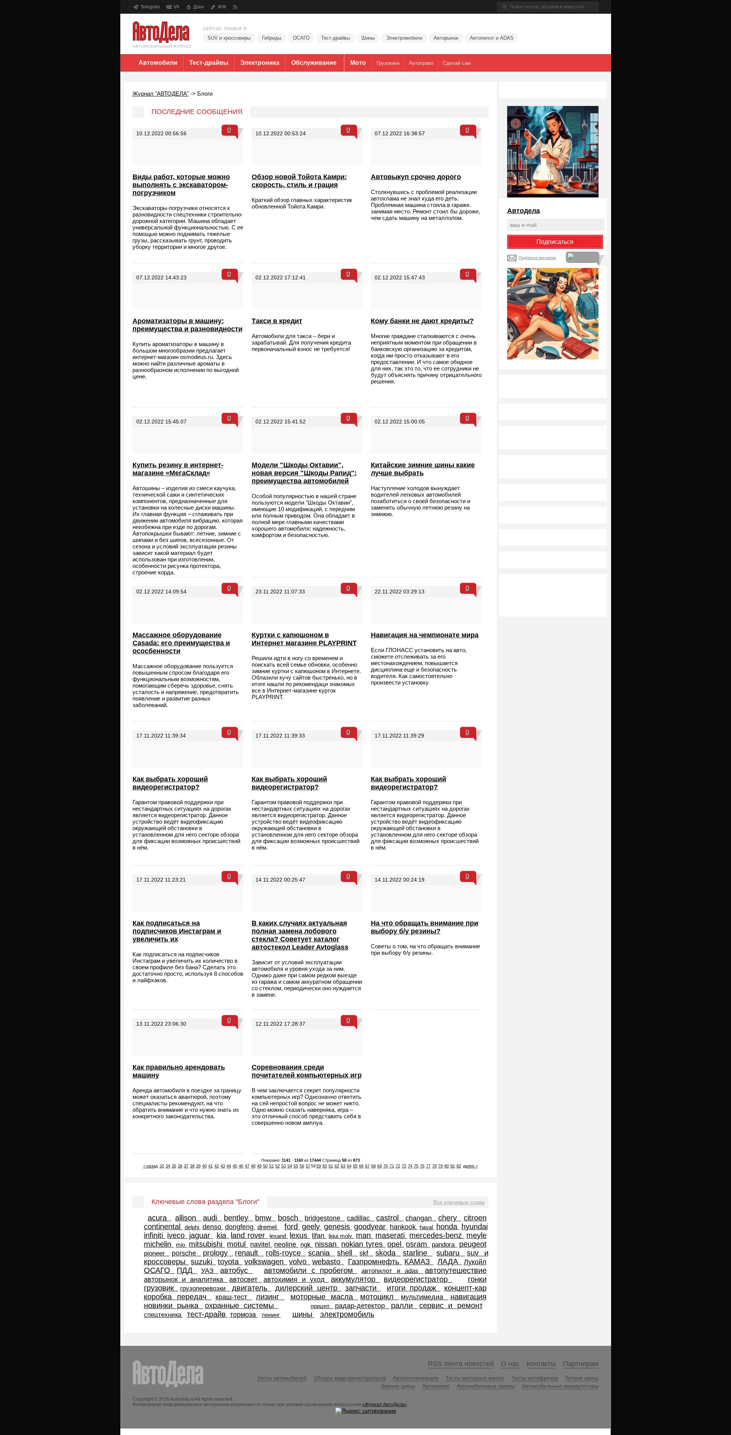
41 (210, 1166)
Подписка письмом (537, 257)
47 (247, 1166)
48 (253, 1166)
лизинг (270, 1296)
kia (223, 1235)
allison (188, 1218)
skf (366, 1253)
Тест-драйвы (335, 38)
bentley (238, 1218)
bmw (265, 1218)
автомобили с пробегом (311, 1270)
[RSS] (235, 7)
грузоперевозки (205, 1288)
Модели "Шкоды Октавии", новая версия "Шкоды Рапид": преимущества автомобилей (304, 473)
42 (216, 1166)
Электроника (259, 62)
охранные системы (241, 1305)
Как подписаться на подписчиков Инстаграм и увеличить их (176, 931)
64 (349, 1166)
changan (420, 1218)
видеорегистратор (418, 1279)
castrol (390, 1218)
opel (395, 1244)
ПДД (187, 1270)
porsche (186, 1253)
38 (192, 1166)
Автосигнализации (416, 1378)
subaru (450, 1253)
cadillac (360, 1218)
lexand (279, 1236)
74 (410, 1166)
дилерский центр (308, 1288)
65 (355, 1166)
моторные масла (324, 1296)
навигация (468, 1296)
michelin (159, 1244)
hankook (404, 1227)
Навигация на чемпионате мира (425, 635)
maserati (391, 1235)
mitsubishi (207, 1244)
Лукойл (475, 1262)
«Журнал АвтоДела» (384, 1404)
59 (318, 1166)
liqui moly (341, 1236)
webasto (328, 1261)
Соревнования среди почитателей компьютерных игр (307, 1071)
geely (312, 1226)
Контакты (541, 1364)
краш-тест (233, 1297)
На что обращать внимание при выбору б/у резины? (424, 927)
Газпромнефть (375, 1261)
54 (289, 1166)
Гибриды (271, 38)
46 (241, 1166)
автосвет (245, 1279)
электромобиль (347, 1314)
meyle (476, 1235)
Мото (358, 62)
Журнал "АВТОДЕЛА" (160, 93)
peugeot (473, 1244)
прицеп (322, 1306)
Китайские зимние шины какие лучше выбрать (423, 469)
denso (213, 1227)
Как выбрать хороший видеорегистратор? (170, 783)
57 (308, 1166)
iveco (177, 1235)
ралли (404, 1305)
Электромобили (404, 38)
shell (347, 1253)
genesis (338, 1226)
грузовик (161, 1288)
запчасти (363, 1288)
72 (398, 1166)
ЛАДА (449, 1261)
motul (237, 1244)
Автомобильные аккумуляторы (560, 1386)
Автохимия (435, 1386)
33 (162, 1166)
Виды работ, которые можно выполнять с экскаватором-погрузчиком (181, 185)
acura (160, 1218)
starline (418, 1253)
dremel (268, 1226)
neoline (286, 1244)
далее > (470, 1166)
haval (427, 1227)
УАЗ (209, 1271)
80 (446, 1166)
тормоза (244, 1314)
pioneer (157, 1253)
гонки (477, 1279)
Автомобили (158, 62)
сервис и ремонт (450, 1305)
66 (361, 1166)
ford (292, 1226)
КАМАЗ (419, 1261)
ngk (306, 1244)
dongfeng (240, 1227)
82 (458, 1166)
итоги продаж (414, 1288)
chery (450, 1218)
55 (296, 1166)
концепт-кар (465, 1288)
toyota (230, 1261)
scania (321, 1253)
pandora (444, 1244)
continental (163, 1226)
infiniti (155, 1235)
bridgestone (325, 1218)
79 (440, 1166)
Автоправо (421, 63)
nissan (327, 1244)
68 (373, 1166)
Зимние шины (397, 1386)
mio (181, 1244)
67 (367, 1166)
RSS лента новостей (461, 1364)
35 (174, 1166)
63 (343, 1166)
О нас (510, 1364)
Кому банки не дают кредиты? (422, 321)
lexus (300, 1235)
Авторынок (446, 38)
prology (218, 1253)
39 (198, 1166)
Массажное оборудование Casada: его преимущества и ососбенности (181, 643)
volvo (299, 1261)
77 (428, 1166)
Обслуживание (314, 62)
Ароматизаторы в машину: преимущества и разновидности (187, 325)
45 (235, 1166)
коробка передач (178, 1296)
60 (324, 1166)
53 (283, 1166)
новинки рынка (173, 1305)
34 (168, 1166)
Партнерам (581, 1364)
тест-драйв (207, 1314)
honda (448, 1226)
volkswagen (265, 1261)
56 (302, 1166)
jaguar (201, 1235)
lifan (319, 1235)
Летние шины (582, 1378)
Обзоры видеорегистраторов (350, 1378)
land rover (249, 1235)
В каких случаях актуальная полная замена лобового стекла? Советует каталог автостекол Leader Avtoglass (300, 935)
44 (229, 1166)
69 (379, 1166)
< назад (150, 1166)
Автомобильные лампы (485, 1386)
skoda (388, 1253)
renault (249, 1253)
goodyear (371, 1226)
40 (204, 1166)
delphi (193, 1227)
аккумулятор (355, 1279)
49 (259, 1166)
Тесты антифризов (534, 1378)
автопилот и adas (392, 1270)
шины (303, 1314)
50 (265, 1166)
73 (404, 1166)
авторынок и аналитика (186, 1279)
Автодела (523, 211)
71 (391, 1166)
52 (277, 1166)
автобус (236, 1270)
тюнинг (271, 1315)
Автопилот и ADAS (492, 38)
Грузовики (388, 63)
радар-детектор (362, 1306)
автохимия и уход (296, 1279)
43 (222, 1166)
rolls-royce (286, 1253)
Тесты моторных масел (475, 1378)
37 (186, 1166)
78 (434, 1166)
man (364, 1235)
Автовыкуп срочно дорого (416, 177)
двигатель (252, 1288)
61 (331, 1166)
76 (422, 1166)
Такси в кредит (277, 321)
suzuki (203, 1261)
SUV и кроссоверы (229, 38)
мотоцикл (379, 1296)
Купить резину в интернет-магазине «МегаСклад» (177, 469)
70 (385, 1166)
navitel (261, 1244)
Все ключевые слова (459, 1202)
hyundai (474, 1226)
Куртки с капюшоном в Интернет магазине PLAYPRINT (304, 639)
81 (452, 1166)
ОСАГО (301, 38)
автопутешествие (456, 1270)
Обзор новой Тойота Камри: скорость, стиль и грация (299, 181)
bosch (290, 1218)
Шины (368, 38)
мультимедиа (424, 1297)
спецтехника (163, 1314)
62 (337, 1166)
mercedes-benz (436, 1235)
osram (418, 1244)
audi (212, 1218)
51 (271, 1166)
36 (180, 1166)
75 (416, 1166)
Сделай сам (457, 63)
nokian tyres (363, 1244)
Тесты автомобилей (281, 1378)
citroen (475, 1218)
